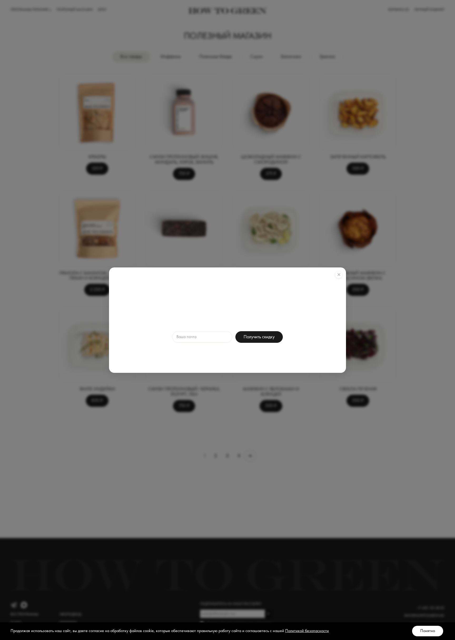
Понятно (427, 631)
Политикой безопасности (307, 631)
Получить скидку (259, 337)
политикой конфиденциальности (258, 353)
